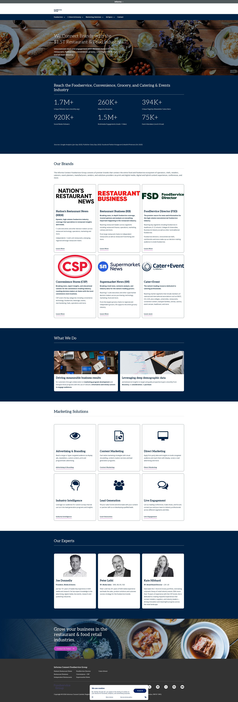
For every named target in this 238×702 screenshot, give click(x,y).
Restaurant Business (61, 674)
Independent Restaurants (63, 677)
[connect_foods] (149, 687)
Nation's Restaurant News (63, 671)
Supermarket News (83, 677)
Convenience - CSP (82, 674)
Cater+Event (103, 671)
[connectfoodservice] (166, 687)
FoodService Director (83, 671)
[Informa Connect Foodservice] (158, 687)
